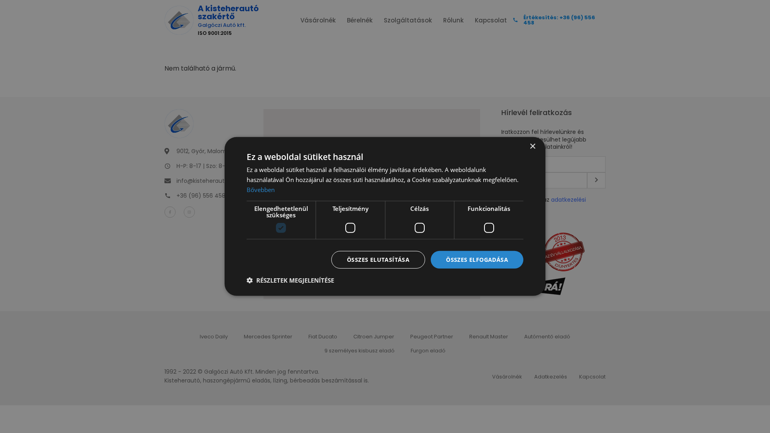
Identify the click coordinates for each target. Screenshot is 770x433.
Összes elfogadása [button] (477, 259)
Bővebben (261, 190)
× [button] (532, 147)
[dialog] (385, 216)
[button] (290, 280)
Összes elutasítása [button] (378, 259)
